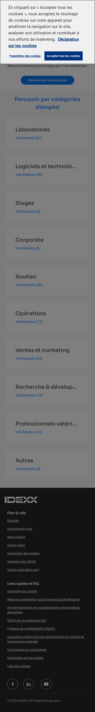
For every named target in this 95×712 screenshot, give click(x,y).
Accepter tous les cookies (63, 56)
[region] (47, 32)
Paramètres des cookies (25, 56)
